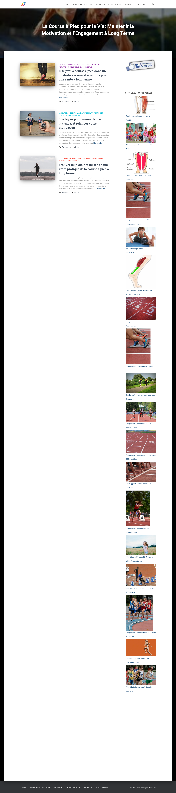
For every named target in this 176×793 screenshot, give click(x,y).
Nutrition (129, 4)
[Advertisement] (140, 81)
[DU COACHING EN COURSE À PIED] (23, 4)
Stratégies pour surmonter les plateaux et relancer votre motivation (80, 123)
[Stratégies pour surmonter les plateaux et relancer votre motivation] (37, 123)
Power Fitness (142, 4)
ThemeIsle (152, 788)
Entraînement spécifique (82, 4)
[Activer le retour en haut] (171, 788)
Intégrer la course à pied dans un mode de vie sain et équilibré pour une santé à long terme (83, 75)
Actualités (100, 4)
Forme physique (114, 4)
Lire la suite (63, 98)
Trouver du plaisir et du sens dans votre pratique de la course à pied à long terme (84, 169)
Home (66, 4)
